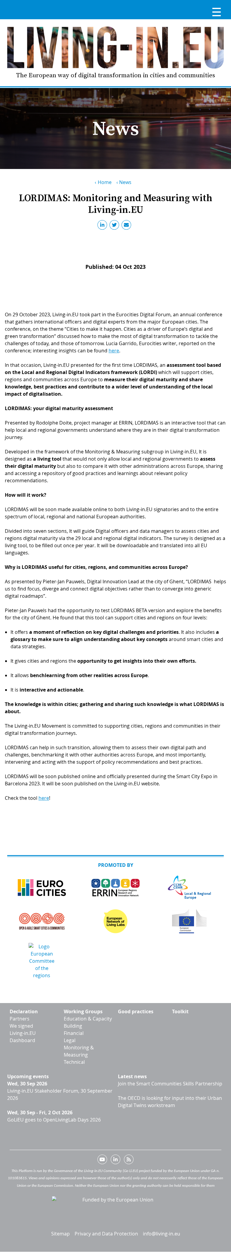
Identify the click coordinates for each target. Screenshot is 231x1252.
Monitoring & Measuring (79, 1051)
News (125, 182)
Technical (74, 1062)
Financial (74, 1033)
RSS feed (129, 1161)
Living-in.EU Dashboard (23, 1037)
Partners (19, 1018)
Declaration (24, 1011)
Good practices (135, 1011)
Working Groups (83, 1011)
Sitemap (60, 1233)
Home (105, 182)
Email (128, 226)
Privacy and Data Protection (106, 1233)
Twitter (115, 226)
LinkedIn (103, 226)
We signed (21, 1026)
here (114, 350)
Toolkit (180, 1011)
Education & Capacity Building (88, 1022)
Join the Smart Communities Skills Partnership (170, 1083)
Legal (69, 1040)
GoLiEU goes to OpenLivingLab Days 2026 (54, 1119)
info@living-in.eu (161, 1233)
